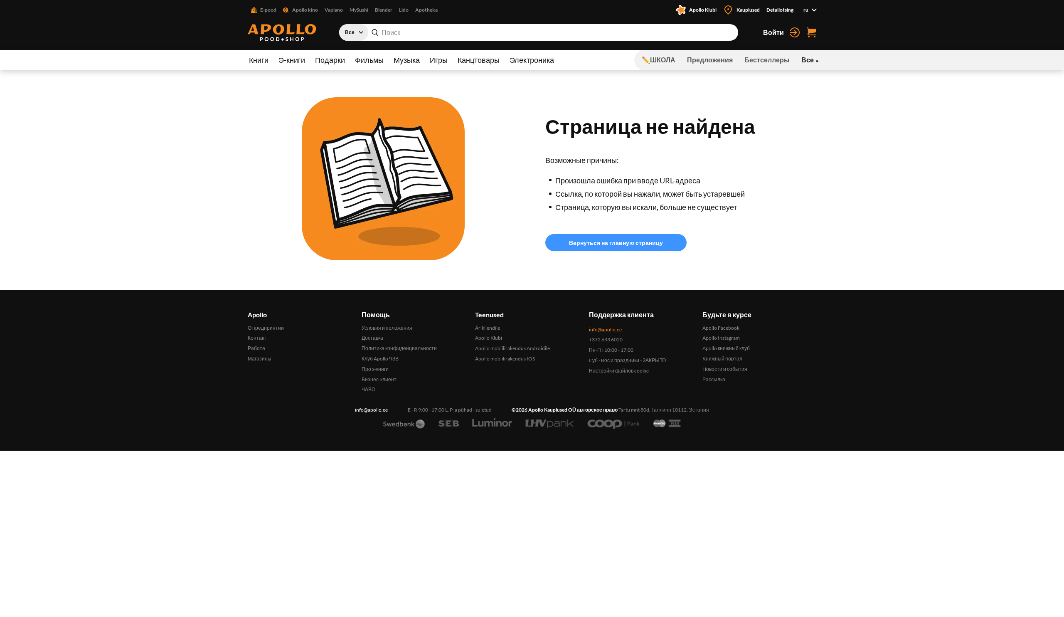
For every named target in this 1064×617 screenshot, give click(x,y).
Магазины (259, 358)
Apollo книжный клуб (726, 348)
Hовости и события (724, 369)
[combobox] (538, 32)
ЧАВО (368, 389)
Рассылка (713, 379)
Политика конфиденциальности (399, 348)
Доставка (372, 338)
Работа (256, 348)
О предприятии (266, 328)
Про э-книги (375, 369)
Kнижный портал (722, 358)
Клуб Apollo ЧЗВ (380, 358)
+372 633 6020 (606, 339)
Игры (439, 59)
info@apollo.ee (605, 329)
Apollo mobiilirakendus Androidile (512, 348)
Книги (258, 59)
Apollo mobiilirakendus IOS (505, 358)
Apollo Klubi (488, 338)
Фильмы (369, 59)
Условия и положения (387, 328)
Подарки (330, 59)
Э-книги (291, 59)
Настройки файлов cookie (619, 371)
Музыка (407, 59)
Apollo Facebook (720, 328)
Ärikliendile (487, 328)
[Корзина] (811, 32)
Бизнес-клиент (379, 379)
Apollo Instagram (721, 338)
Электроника (532, 59)
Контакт (257, 338)
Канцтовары (479, 59)
